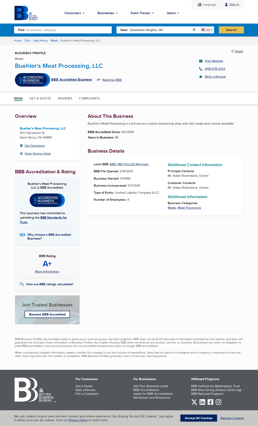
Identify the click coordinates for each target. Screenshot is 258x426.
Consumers (72, 13)
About (171, 13)
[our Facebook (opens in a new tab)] (210, 404)
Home (18, 40)
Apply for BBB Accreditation (153, 393)
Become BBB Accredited (47, 314)
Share (239, 51)
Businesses (106, 13)
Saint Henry (40, 40)
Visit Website (214, 61)
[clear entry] (195, 29)
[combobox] (69, 29)
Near (124, 30)
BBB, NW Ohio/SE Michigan (129, 164)
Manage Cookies (232, 418)
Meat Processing (189, 207)
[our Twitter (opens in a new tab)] (194, 404)
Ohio (27, 40)
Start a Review (86, 390)
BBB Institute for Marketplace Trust (215, 386)
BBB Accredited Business (71, 80)
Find (21, 30)
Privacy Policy (78, 420)
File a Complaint (87, 393)
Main (18, 98)
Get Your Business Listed (150, 386)
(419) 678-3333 (215, 69)
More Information (47, 271)
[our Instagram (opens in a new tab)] (218, 404)
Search (231, 30)
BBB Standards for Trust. (43, 219)
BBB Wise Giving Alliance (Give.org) (216, 390)
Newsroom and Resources (151, 397)
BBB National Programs (207, 393)
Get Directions (35, 146)
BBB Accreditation (146, 390)
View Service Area (38, 153)
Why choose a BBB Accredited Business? (49, 236)
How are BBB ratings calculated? (49, 284)
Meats (54, 40)
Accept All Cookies (199, 418)
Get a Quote (40, 98)
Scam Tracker (140, 13)
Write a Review (215, 77)
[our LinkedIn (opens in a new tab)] (202, 404)
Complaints (89, 98)
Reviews (65, 98)
